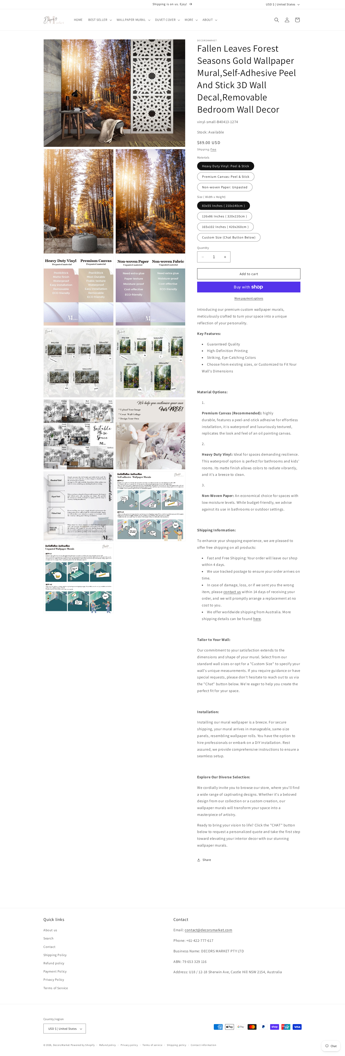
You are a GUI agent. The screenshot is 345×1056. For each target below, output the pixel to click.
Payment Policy (54, 971)
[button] (99, 20)
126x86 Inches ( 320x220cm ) (224, 216)
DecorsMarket (61, 1045)
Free (213, 149)
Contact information (203, 1045)
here (257, 618)
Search (48, 938)
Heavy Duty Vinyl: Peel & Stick (225, 166)
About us (50, 930)
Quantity (203, 248)
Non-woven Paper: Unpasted (225, 187)
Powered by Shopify (83, 1045)
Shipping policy (176, 1045)
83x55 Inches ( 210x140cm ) (223, 206)
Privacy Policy (53, 980)
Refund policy (53, 963)
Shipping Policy (55, 955)
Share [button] (207, 860)
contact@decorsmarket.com (208, 930)
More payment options (248, 298)
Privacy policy (129, 1045)
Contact (49, 947)
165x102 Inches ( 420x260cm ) (225, 227)
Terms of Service (55, 988)
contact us (232, 591)
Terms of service (152, 1045)
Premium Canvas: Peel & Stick (225, 176)
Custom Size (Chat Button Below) (229, 237)
